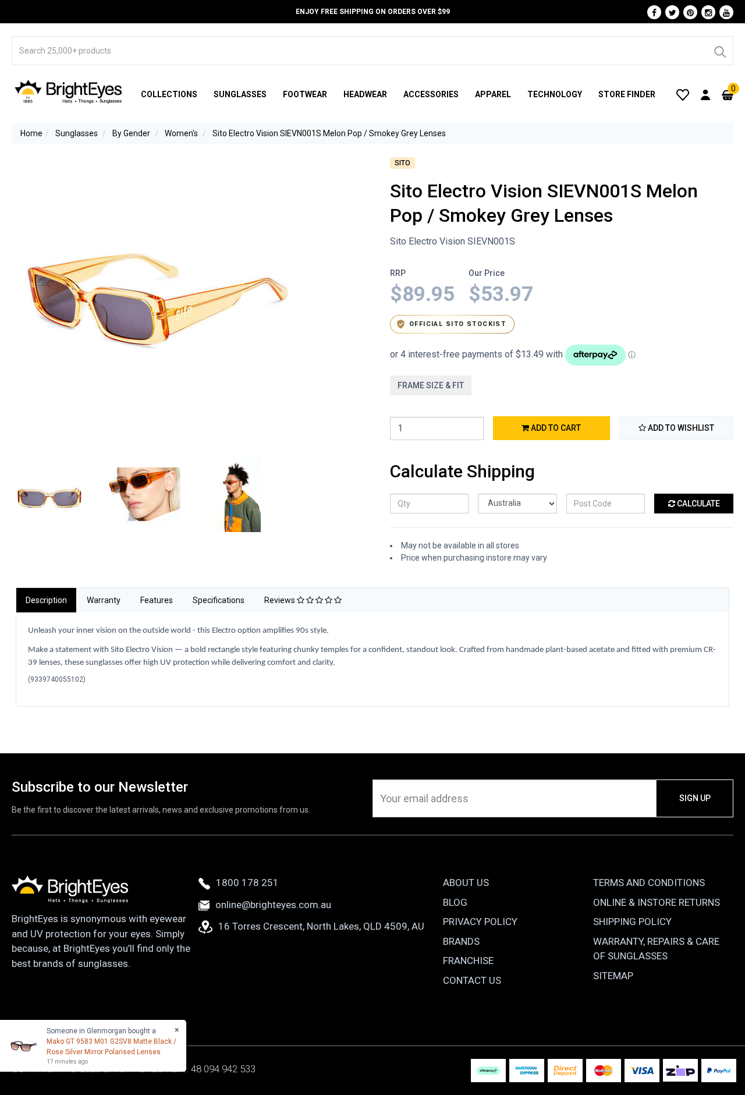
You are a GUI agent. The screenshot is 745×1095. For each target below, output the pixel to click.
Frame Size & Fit (431, 385)
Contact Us (472, 980)
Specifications (218, 600)
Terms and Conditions (649, 882)
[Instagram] (708, 12)
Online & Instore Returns (656, 902)
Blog (455, 902)
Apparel (493, 94)
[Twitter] (672, 12)
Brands (461, 941)
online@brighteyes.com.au (273, 904)
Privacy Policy (480, 921)
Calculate (697, 503)
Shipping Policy (632, 921)
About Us (466, 882)
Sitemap (613, 975)
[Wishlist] (682, 94)
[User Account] (705, 94)
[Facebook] (654, 12)
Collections (169, 94)
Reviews (280, 600)
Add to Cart (555, 428)
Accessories (431, 94)
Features (156, 600)
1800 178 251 (247, 882)
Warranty (103, 600)
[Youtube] (726, 12)
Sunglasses (240, 94)
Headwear (365, 94)
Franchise (468, 960)
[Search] (719, 50)
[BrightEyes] (69, 91)
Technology (554, 94)
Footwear (305, 94)
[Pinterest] (690, 12)
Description (46, 600)
